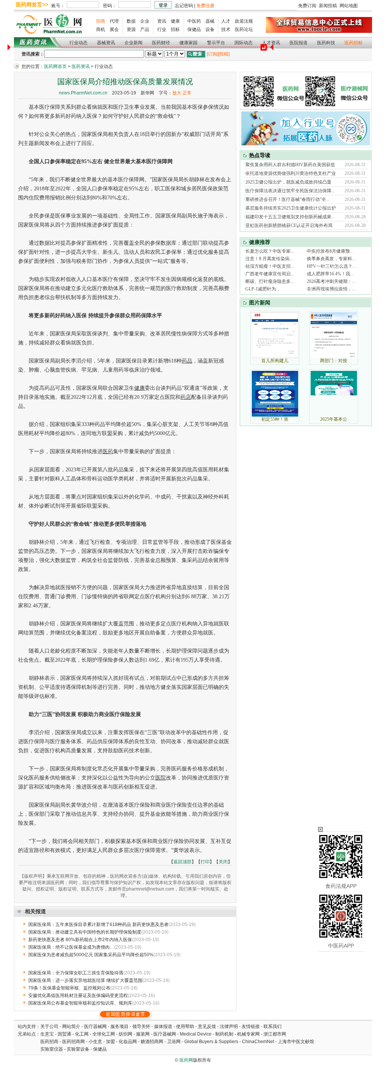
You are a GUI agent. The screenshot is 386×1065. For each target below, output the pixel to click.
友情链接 (251, 1026)
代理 (114, 21)
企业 (144, 21)
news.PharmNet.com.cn (83, 93)
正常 (186, 93)
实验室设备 (78, 1049)
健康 (175, 21)
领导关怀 (141, 1026)
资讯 (161, 21)
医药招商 (49, 1041)
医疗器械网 (95, 1026)
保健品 (194, 29)
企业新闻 (133, 42)
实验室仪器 (51, 1049)
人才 (225, 21)
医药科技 (326, 42)
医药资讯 (81, 66)
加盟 (111, 1041)
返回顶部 (182, 861)
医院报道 (299, 42)
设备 (209, 29)
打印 (205, 861)
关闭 (223, 861)
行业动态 (78, 42)
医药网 (186, 1060)
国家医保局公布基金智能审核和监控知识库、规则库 (80, 1003)
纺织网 (125, 1034)
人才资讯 (271, 42)
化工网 (82, 1034)
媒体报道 (163, 1026)
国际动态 (243, 42)
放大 (176, 93)
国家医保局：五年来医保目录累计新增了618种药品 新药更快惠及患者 (98, 924)
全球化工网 (103, 1034)
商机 (100, 29)
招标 (175, 29)
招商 (100, 21)
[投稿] (224, 54)
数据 (131, 21)
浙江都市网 (274, 1034)
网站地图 (349, 5)
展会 (114, 29)
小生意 (95, 1041)
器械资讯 (106, 42)
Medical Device (195, 1034)
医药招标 (354, 42)
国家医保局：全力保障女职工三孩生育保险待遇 (75, 972)
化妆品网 (128, 1041)
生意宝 (47, 1034)
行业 (161, 29)
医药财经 (161, 42)
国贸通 (64, 1034)
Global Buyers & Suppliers (211, 1041)
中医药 (194, 21)
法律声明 (229, 1026)
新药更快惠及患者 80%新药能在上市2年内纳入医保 (80, 939)
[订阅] (212, 54)
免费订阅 (307, 5)
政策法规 (244, 21)
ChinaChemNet (258, 1041)
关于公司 (49, 1026)
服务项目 (119, 1026)
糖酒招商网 (152, 1041)
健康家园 (188, 42)
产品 (144, 29)
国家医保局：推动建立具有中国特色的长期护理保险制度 (84, 932)
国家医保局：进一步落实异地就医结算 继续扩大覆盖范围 (85, 980)
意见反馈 (207, 1026)
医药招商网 (73, 1041)
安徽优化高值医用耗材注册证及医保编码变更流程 (78, 995)
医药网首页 (55, 66)
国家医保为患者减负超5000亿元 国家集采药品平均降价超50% (90, 954)
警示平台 (216, 42)
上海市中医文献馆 (296, 1041)
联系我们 (272, 1026)
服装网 (143, 1034)
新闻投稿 (328, 5)
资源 (131, 29)
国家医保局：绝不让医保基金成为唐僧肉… (71, 947)
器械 (209, 21)
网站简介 (71, 1026)
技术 (225, 29)
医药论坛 (244, 29)
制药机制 (224, 1034)
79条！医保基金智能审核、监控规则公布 (69, 988)
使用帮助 (185, 1026)
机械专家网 (248, 1034)
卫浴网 (174, 1041)
